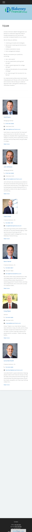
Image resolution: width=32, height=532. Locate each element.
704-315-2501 (18, 524)
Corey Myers (7, 311)
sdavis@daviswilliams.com (13, 129)
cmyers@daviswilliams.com (13, 323)
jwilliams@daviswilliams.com (14, 179)
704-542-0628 (9, 317)
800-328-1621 (18, 526)
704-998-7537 (9, 223)
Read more (7, 144)
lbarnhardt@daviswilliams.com (14, 370)
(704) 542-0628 (9, 123)
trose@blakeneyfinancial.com (13, 225)
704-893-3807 (9, 268)
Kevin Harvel (7, 261)
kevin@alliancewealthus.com (13, 273)
